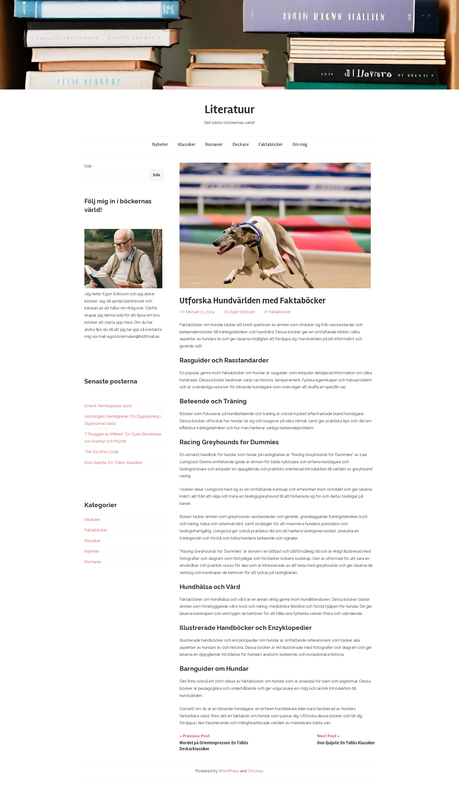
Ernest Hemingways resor (108, 405)
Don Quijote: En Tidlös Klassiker (113, 462)
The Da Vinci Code (101, 451)
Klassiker (187, 144)
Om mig (299, 144)
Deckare (240, 144)
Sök (88, 166)
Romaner (214, 144)
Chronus (255, 770)
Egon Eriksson (242, 312)
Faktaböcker (270, 144)
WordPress (229, 770)
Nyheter (160, 144)
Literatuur (230, 109)
